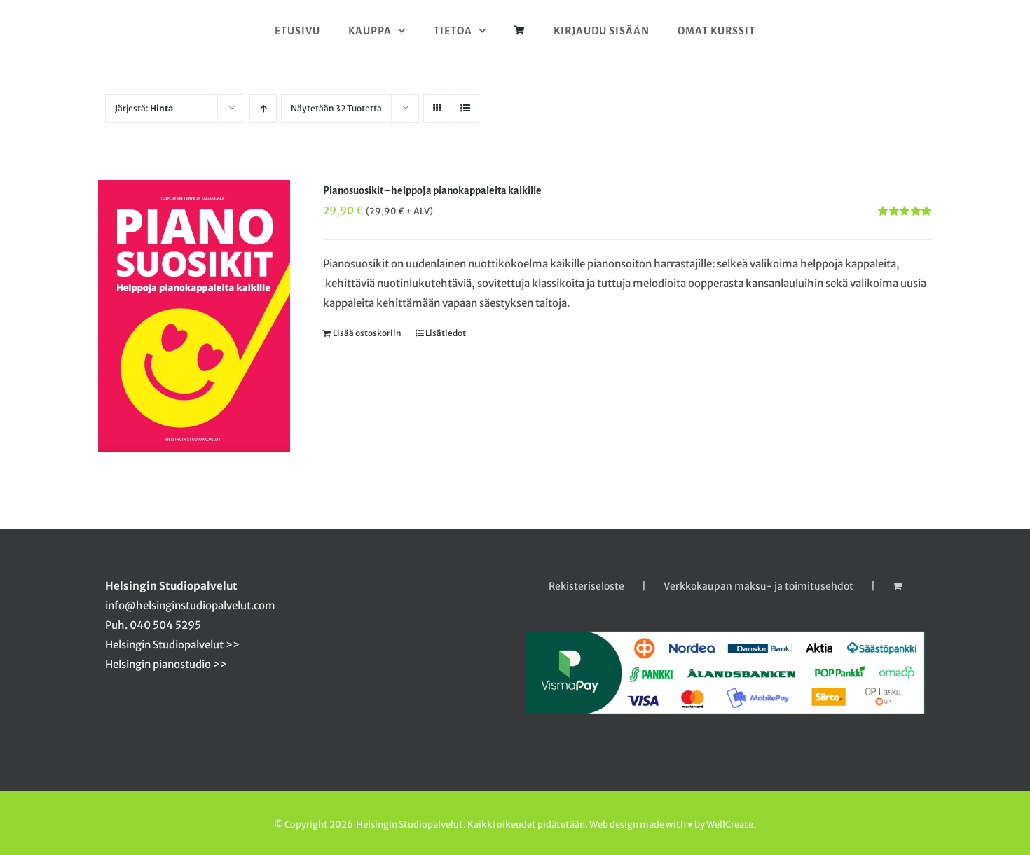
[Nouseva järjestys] (263, 108)
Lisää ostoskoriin (367, 333)
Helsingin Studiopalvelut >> (172, 644)
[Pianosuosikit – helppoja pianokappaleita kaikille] (194, 316)
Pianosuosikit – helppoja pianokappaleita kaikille (432, 190)
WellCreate (729, 824)
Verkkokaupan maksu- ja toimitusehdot (758, 586)
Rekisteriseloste (586, 586)
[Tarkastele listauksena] (465, 108)
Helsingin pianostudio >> (166, 664)
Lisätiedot (445, 333)
